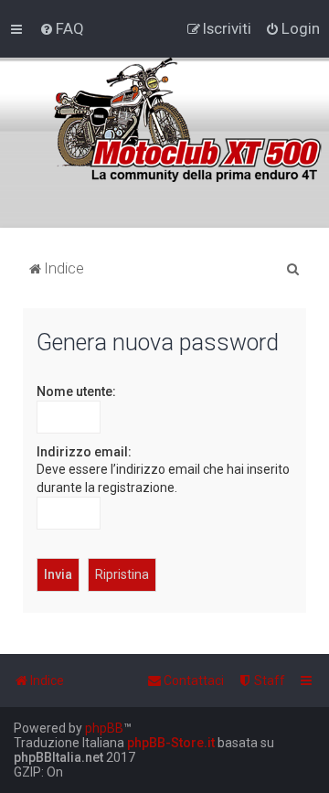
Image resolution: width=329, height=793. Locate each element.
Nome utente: (76, 391)
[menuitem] (61, 28)
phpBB (104, 728)
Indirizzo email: (84, 452)
